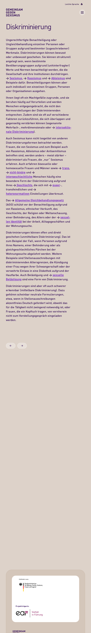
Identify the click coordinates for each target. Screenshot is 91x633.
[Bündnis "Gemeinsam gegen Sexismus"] (14, 12)
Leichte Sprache (72, 4)
